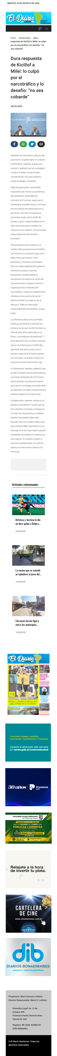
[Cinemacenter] (28, 914)
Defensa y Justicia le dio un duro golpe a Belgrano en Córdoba (28, 523)
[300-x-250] (28, 761)
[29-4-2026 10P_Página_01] (28, 716)
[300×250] (28, 887)
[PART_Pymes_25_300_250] (28, 805)
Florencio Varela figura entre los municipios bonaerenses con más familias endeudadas (27, 626)
